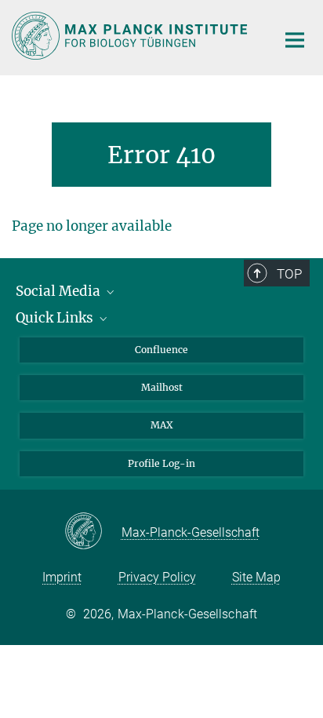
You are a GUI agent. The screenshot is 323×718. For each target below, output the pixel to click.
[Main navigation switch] (294, 40)
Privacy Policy (157, 577)
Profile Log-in (161, 463)
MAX (162, 425)
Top (289, 274)
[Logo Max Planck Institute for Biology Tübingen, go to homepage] (132, 36)
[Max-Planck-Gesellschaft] (93, 532)
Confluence (161, 349)
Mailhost (162, 387)
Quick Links (56, 318)
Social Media (59, 291)
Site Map (256, 577)
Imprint (62, 577)
